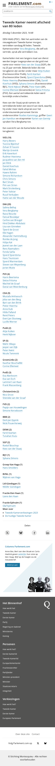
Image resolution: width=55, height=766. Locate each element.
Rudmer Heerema (12, 156)
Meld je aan (12, 565)
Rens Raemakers (11, 248)
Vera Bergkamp (27, 48)
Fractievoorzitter (10, 668)
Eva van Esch (9, 378)
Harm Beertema (11, 277)
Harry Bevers (9, 140)
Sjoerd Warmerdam (13, 261)
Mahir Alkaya (9, 343)
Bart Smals (8, 182)
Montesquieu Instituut (33, 7)
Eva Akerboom (10, 375)
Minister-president (11, 677)
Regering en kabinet (12, 627)
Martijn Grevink (10, 150)
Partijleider (8, 672)
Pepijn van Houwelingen (15, 407)
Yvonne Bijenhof (11, 143)
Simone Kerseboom (13, 410)
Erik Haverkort (10, 153)
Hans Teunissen (11, 258)
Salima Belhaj (9, 207)
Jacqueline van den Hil (14, 159)
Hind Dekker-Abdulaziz (14, 223)
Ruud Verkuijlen (11, 194)
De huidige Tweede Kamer (18, 515)
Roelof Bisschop (11, 445)
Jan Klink (7, 163)
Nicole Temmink (11, 353)
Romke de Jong (10, 239)
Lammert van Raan (12, 382)
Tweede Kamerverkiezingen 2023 (21, 512)
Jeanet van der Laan (12, 245)
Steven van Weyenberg (14, 264)
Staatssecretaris (10, 686)
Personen (9, 644)
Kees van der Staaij (30, 64)
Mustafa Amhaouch (12, 296)
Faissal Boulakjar (11, 216)
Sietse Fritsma (43, 89)
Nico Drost (8, 394)
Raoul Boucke (9, 213)
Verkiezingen (11, 699)
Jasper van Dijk (10, 347)
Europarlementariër (11, 663)
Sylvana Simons (27, 83)
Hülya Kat (7, 242)
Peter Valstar (9, 191)
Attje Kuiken (44, 70)
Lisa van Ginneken (12, 226)
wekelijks (22, 554)
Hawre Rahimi (10, 172)
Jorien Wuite (9, 267)
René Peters (9, 315)
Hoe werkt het (9, 608)
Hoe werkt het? (9, 649)
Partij (5, 622)
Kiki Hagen (8, 232)
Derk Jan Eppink (10, 420)
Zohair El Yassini (11, 147)
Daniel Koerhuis (11, 166)
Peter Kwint (35, 86)
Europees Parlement (12, 718)
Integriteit (7, 691)
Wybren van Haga (11, 477)
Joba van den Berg (12, 299)
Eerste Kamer (9, 617)
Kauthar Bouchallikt (12, 363)
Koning (6, 636)
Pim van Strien (10, 185)
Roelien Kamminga (28, 115)
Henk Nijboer (14, 86)
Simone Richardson (12, 175)
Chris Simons (9, 178)
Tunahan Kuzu (10, 436)
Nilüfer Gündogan (12, 486)
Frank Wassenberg (12, 385)
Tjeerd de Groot (11, 229)
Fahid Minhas (9, 169)
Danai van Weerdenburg (15, 286)
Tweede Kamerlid (10, 658)
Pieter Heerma (10, 80)
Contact (36, 734)
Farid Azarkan (34, 74)
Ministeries (8, 631)
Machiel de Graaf (11, 283)
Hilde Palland (9, 312)
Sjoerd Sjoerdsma (36, 77)
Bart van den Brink (12, 302)
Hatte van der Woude (13, 197)
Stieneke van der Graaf (14, 397)
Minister (6, 681)
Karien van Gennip (41, 118)
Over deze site (22, 734)
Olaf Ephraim (9, 505)
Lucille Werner (10, 321)
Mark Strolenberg (11, 188)
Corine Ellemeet (11, 89)
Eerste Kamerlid (10, 654)
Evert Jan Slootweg (12, 318)
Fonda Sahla (9, 251)
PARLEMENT (24, 4)
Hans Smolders (10, 467)
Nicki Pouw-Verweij (12, 423)
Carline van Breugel (12, 220)
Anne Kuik (8, 309)
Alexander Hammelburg (15, 236)
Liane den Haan (10, 496)
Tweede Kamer (9, 613)
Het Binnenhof (12, 603)
